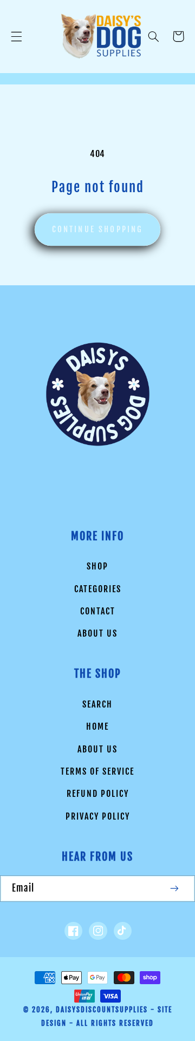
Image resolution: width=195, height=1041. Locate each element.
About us (97, 633)
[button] (16, 36)
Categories (97, 589)
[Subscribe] (175, 888)
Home (97, 726)
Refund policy (98, 793)
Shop (97, 566)
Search (97, 704)
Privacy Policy (98, 816)
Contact (97, 611)
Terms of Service (97, 771)
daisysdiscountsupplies (102, 1009)
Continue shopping (98, 229)
